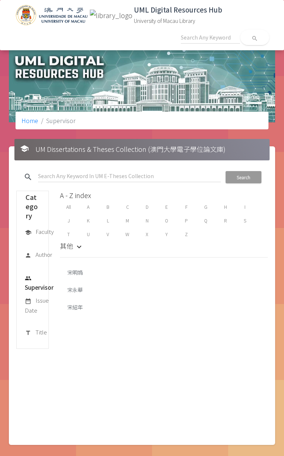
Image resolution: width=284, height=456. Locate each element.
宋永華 (75, 289)
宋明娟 (75, 272)
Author (38, 254)
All (68, 207)
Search (243, 177)
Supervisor (39, 283)
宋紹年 (75, 307)
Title (36, 332)
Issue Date (37, 305)
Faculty (39, 231)
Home (29, 120)
